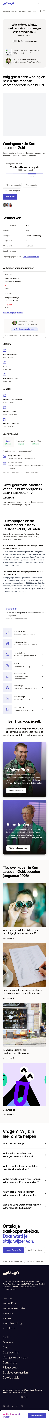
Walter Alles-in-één (14, 1308)
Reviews (8, 1313)
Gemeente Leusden (10, 11)
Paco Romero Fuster (34, 62)
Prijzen (7, 1318)
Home (5, 1262)
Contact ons (10, 1362)
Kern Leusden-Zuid (35, 11)
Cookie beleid (11, 1377)
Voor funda (9, 1328)
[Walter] (8, 3)
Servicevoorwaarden (15, 1372)
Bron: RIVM (7, 472)
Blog (5, 1347)
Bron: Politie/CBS (17, 472)
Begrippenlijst (11, 1352)
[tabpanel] (24, 460)
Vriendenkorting (12, 1323)
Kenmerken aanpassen (31, 257)
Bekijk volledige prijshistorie (13, 313)
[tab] (8, 442)
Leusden (22, 11)
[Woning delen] (40, 11)
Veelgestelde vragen (15, 1357)
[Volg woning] (44, 11)
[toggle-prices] (14, 41)
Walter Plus (9, 1303)
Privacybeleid (11, 1367)
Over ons (8, 1342)
